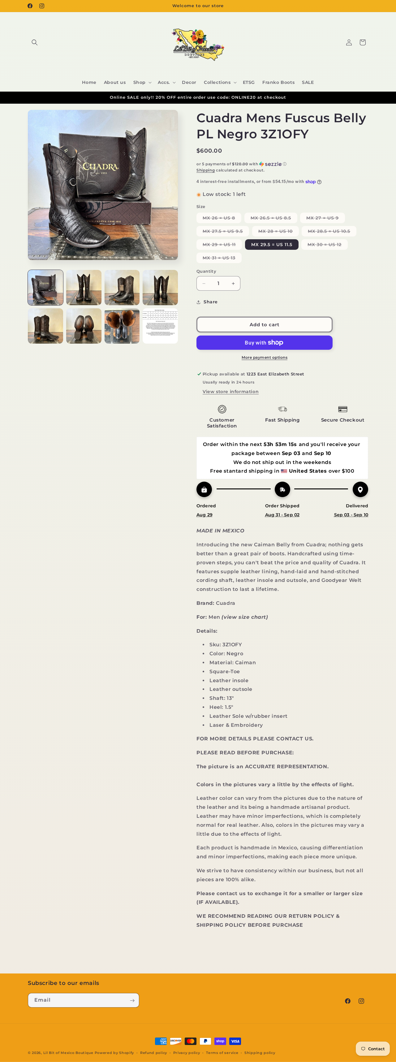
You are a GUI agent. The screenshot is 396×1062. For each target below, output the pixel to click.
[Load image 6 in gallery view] (83, 326)
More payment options (264, 357)
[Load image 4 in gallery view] (160, 287)
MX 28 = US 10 (278, 232)
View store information (231, 391)
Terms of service (222, 1052)
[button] (34, 42)
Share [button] (211, 302)
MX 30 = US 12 (328, 245)
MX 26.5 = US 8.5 (274, 219)
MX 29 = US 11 (222, 245)
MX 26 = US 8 (222, 219)
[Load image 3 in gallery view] (122, 287)
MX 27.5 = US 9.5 (226, 232)
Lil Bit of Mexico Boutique (68, 1053)
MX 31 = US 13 (222, 259)
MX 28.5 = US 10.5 (332, 232)
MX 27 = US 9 (325, 219)
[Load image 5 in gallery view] (45, 326)
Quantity (206, 271)
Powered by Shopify (114, 1053)
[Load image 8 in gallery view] (160, 326)
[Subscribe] (132, 1000)
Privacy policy (186, 1052)
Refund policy (153, 1052)
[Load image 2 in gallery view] (83, 287)
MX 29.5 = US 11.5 (271, 244)
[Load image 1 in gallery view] (45, 287)
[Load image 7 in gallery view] (122, 326)
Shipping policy (259, 1052)
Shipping (205, 170)
